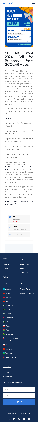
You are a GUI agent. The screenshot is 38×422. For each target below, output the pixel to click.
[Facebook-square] (24, 419)
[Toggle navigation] (34, 3)
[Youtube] (29, 419)
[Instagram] (9, 419)
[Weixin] (19, 419)
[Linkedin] (14, 419)
